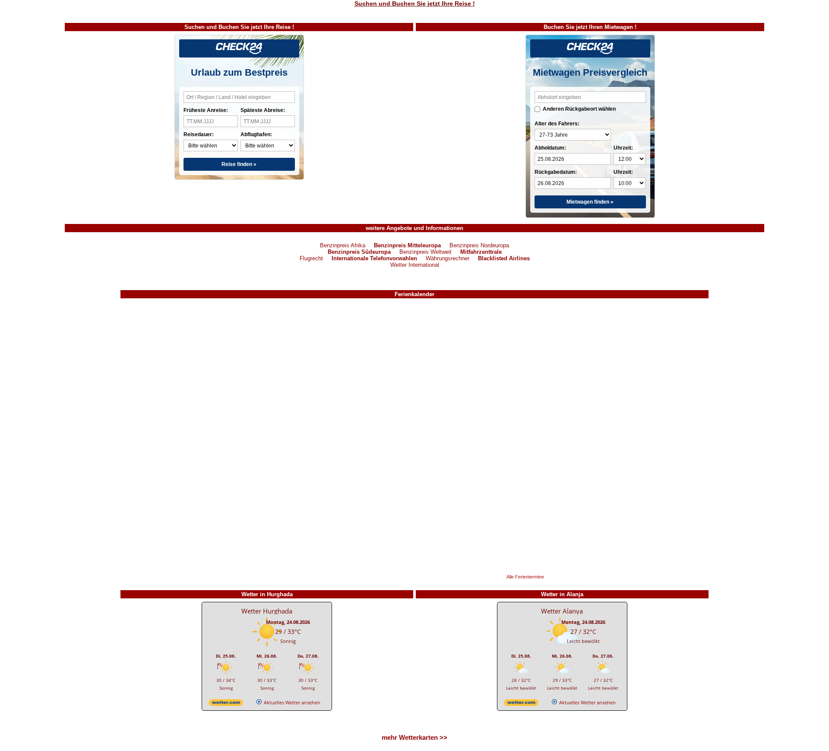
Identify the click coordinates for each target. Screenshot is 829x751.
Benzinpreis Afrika (342, 245)
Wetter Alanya (562, 611)
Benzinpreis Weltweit (425, 252)
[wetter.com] (226, 704)
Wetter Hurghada (266, 611)
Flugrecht (311, 258)
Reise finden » (238, 164)
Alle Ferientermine (525, 576)
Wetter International (414, 265)
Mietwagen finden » (590, 202)
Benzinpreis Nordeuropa (479, 245)
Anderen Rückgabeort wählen (579, 109)
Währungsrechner (447, 258)
